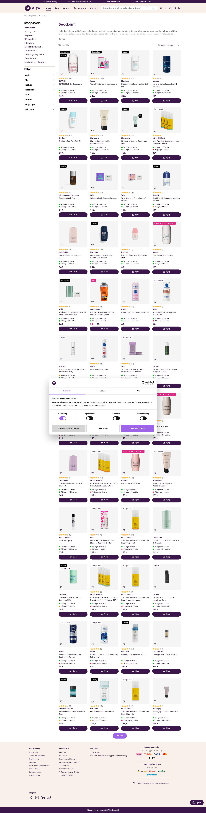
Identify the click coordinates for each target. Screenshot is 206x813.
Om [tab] (138, 391)
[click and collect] (174, 8)
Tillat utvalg (103, 428)
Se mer (62, 39)
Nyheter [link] (66, 8)
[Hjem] (32, 8)
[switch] (89, 418)
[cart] (179, 8)
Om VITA (62, 752)
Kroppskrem (29, 51)
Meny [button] (48, 8)
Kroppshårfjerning (32, 47)
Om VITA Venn (95, 752)
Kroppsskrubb (30, 58)
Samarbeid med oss (66, 769)
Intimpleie (29, 43)
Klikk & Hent (33, 769)
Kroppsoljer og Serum (34, 54)
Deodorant (42, 16)
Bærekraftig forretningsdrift (69, 762)
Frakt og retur (34, 759)
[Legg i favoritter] (61, 74)
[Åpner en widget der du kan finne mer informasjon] (197, 803)
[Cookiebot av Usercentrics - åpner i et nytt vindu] (143, 383)
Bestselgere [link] (80, 8)
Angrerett (32, 762)
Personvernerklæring (67, 759)
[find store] (161, 8)
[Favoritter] (170, 8)
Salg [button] (57, 8)
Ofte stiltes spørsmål (37, 756)
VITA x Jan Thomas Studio (69, 772)
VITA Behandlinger (66, 775)
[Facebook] (31, 797)
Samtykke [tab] (67, 391)
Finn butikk (63, 756)
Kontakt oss (33, 752)
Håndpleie (29, 39)
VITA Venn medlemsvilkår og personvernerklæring (108, 756)
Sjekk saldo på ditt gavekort (39, 765)
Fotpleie (28, 35)
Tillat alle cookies (137, 428)
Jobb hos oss (64, 765)
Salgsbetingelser (35, 772)
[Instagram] (37, 797)
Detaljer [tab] (103, 391)
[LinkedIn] (43, 797)
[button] (153, 8)
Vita (25, 16)
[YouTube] (49, 797)
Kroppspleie (33, 16)
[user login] (165, 8)
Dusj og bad (29, 31)
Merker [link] (93, 8)
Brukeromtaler (34, 775)
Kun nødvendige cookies (68, 428)
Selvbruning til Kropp (34, 62)
